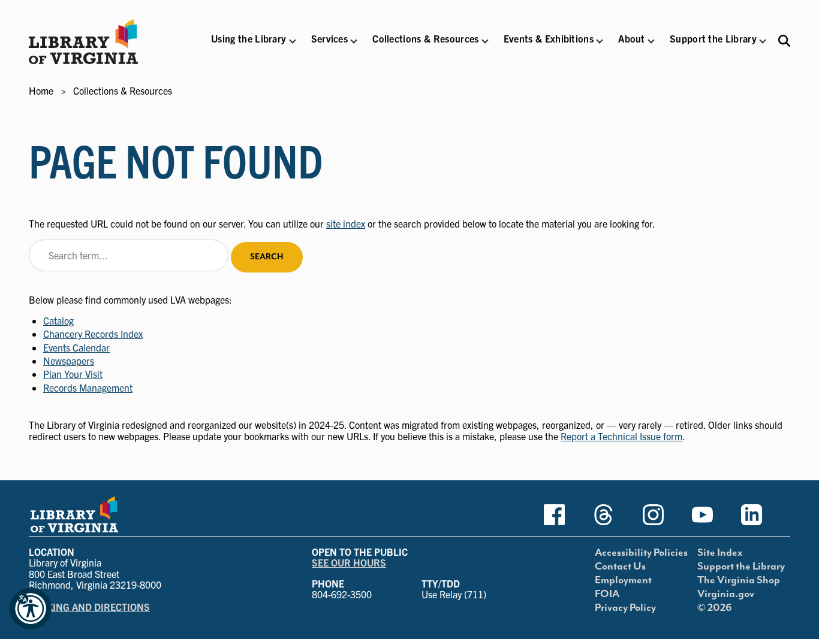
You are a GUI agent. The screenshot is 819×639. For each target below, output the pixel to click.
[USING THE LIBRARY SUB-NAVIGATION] (292, 41)
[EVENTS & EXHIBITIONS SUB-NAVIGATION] (600, 41)
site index (345, 223)
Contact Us (620, 567)
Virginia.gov (725, 594)
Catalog (58, 320)
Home (41, 90)
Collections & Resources (122, 90)
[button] (248, 46)
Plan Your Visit (73, 374)
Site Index (720, 553)
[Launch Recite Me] (31, 608)
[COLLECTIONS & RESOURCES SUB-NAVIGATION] (485, 41)
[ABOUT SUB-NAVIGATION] (651, 41)
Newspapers (68, 361)
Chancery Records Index (93, 334)
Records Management (88, 387)
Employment (623, 580)
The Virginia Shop (738, 580)
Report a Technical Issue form (621, 436)
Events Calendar (76, 347)
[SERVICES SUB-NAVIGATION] (354, 41)
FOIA (607, 594)
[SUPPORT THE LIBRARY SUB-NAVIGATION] (763, 41)
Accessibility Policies (641, 553)
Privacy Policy (625, 608)
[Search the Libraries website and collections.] (784, 40)
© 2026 (714, 608)
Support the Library (741, 567)
